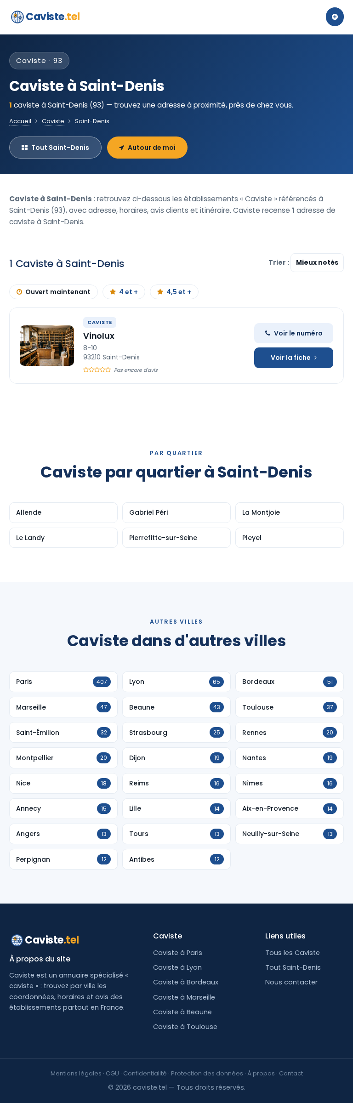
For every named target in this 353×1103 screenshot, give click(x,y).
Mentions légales (76, 1073)
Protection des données (207, 1073)
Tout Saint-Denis (60, 147)
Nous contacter (291, 982)
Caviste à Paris (177, 952)
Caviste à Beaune (182, 1012)
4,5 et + (178, 291)
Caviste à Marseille (184, 997)
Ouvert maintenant (58, 291)
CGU (112, 1073)
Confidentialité (145, 1073)
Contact (291, 1073)
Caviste (53, 17)
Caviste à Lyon (177, 967)
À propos (261, 1073)
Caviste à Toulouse (185, 1026)
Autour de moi (152, 147)
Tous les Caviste (292, 952)
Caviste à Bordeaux (185, 982)
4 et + (128, 291)
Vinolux (98, 335)
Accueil (20, 121)
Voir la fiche (291, 357)
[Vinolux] (47, 345)
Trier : (279, 262)
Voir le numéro (298, 333)
